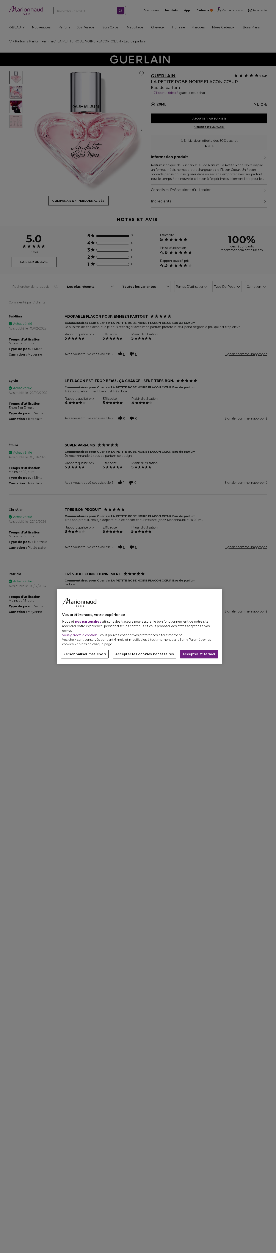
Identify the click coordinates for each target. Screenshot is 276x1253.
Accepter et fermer (199, 654)
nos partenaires (88, 622)
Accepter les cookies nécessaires (144, 654)
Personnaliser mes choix (84, 654)
